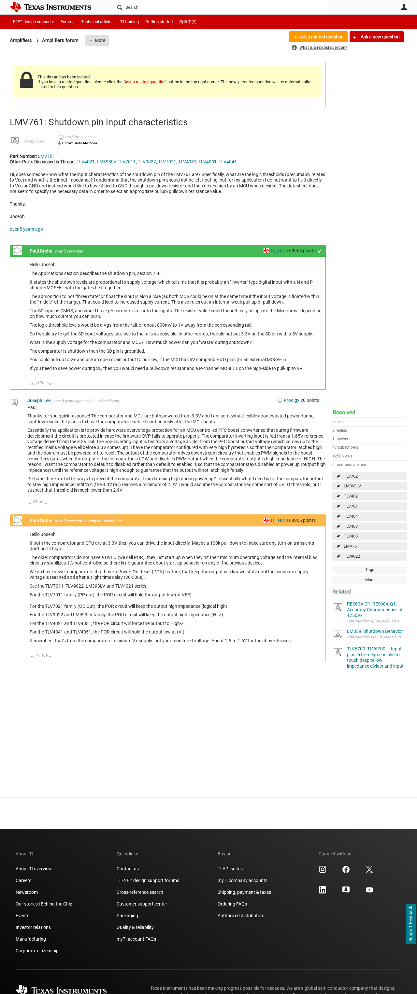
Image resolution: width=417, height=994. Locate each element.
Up (32, 384)
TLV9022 (352, 556)
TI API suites (230, 868)
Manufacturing (31, 939)
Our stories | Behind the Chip (44, 903)
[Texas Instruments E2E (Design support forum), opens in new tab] (346, 892)
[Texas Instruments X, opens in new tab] (369, 871)
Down (50, 384)
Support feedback (410, 924)
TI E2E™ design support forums (148, 880)
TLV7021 (352, 476)
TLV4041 (352, 516)
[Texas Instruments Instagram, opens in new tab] (322, 871)
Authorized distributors (241, 915)
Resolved (344, 412)
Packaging (127, 915)
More (100, 40)
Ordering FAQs (232, 903)
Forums (68, 21)
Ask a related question (321, 36)
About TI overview (34, 868)
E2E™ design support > (33, 21)
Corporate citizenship (37, 950)
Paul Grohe (41, 250)
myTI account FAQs (136, 939)
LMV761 (351, 546)
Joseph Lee (33, 141)
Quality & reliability (135, 927)
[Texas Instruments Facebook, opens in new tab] (346, 871)
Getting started (159, 21)
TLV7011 (352, 506)
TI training (129, 21)
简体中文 (187, 21)
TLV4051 (352, 536)
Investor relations (33, 927)
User (404, 7)
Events (22, 915)
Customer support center (142, 903)
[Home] (55, 7)
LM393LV (352, 485)
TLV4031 (352, 526)
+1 (319, 251)
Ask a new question (380, 36)
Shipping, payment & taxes (244, 892)
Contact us (128, 868)
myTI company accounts (242, 880)
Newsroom (27, 892)
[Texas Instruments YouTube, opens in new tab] (369, 892)
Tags (369, 569)
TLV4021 (352, 496)
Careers (23, 880)
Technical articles (97, 21)
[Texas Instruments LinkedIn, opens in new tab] (322, 892)
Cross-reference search (140, 892)
